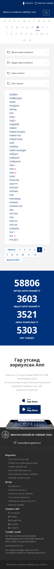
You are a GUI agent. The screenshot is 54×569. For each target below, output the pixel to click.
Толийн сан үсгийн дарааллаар (23, 463)
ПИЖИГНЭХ (15, 135)
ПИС (12, 209)
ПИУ (11, 217)
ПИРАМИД (14, 198)
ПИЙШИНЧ (15, 161)
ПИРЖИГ (14, 202)
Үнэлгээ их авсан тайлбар (20, 493)
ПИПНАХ (13, 191)
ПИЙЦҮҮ (13, 154)
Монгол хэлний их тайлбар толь (19, 12)
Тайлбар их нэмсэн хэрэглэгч (22, 501)
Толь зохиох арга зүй (18, 459)
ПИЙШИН (14, 157)
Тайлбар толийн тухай (19, 477)
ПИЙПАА (13, 146)
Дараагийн (13, 259)
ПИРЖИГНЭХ (15, 206)
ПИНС (12, 176)
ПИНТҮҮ (13, 183)
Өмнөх (11, 249)
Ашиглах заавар (45, 3)
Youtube (14, 524)
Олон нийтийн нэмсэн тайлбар (23, 474)
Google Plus (16, 520)
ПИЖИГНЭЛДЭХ (17, 131)
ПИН (12, 165)
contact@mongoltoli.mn (29, 442)
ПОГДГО (14, 239)
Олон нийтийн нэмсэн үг (19, 470)
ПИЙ (11, 143)
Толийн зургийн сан (17, 466)
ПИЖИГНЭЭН (16, 139)
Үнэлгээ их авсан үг (17, 490)
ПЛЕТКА (13, 224)
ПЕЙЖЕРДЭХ (15, 98)
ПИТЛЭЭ (13, 213)
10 (22, 254)
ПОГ (12, 232)
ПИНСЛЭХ (14, 180)
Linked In (14, 527)
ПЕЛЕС (12, 102)
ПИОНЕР (13, 187)
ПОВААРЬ (14, 228)
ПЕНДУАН (14, 105)
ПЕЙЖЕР (13, 94)
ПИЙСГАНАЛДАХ (17, 150)
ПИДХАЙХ (14, 124)
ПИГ (12, 113)
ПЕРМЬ (13, 109)
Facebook (15, 513)
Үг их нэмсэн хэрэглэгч (19, 497)
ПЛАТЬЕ (13, 221)
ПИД (12, 116)
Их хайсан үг (14, 486)
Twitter (13, 516)
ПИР (11, 195)
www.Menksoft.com (14, 545)
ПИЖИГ (13, 128)
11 (29, 254)
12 (35, 254)
